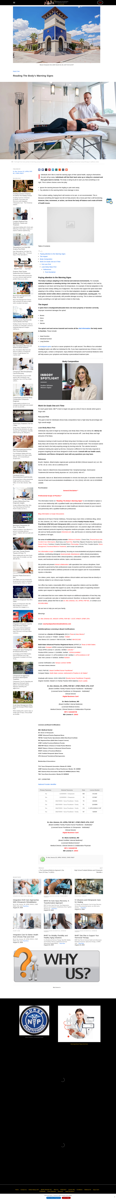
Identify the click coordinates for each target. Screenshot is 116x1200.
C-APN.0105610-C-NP (82, 655)
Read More (26, 906)
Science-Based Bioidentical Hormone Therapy (55, 931)
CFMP (84, 619)
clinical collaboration (62, 564)
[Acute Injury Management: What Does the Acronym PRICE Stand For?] (23, 697)
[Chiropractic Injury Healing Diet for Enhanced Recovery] (23, 642)
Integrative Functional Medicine (23, 896)
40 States (84, 673)
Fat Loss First (46, 264)
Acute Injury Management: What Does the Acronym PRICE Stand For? (23, 706)
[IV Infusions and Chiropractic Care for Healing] (89, 886)
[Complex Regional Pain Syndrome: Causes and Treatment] (23, 213)
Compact (49, 647)
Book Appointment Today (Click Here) (79, 1044)
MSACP (55, 619)
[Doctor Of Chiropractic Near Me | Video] (23, 592)
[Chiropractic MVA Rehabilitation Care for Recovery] (23, 364)
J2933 (76, 714)
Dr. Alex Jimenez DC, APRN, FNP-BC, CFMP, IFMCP (60, 857)
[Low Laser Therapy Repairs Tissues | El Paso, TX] (23, 543)
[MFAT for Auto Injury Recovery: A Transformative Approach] (58, 886)
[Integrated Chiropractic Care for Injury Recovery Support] (23, 616)
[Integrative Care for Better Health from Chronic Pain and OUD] (27, 921)
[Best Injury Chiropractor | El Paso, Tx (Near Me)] (23, 518)
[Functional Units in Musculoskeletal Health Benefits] (23, 467)
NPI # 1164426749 (70, 712)
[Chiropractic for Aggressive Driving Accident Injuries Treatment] (23, 668)
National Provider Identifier (47, 784)
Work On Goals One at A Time (50, 261)
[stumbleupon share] (66, 170)
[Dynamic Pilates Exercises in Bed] (23, 568)
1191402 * (70, 650)
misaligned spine (45, 346)
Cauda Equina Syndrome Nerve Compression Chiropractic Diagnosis (22, 399)
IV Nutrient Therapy (81, 896)
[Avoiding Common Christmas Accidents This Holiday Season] (23, 186)
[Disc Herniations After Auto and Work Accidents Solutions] (23, 338)
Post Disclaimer (50, 272)
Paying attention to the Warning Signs (52, 254)
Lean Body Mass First (49, 267)
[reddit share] (60, 170)
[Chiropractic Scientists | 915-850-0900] (56, 2)
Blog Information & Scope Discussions (51, 514)
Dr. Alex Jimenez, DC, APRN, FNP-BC (76, 601)
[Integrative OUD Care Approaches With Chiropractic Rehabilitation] (27, 886)
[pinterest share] (49, 170)
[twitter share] (46, 170)
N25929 (67, 657)
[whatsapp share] (56, 170)
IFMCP (78, 619)
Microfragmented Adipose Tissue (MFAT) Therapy (56, 896)
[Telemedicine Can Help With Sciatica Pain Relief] (23, 239)
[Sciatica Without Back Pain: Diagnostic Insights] (23, 493)
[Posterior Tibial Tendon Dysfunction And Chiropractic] (23, 264)
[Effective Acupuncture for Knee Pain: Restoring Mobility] (23, 442)
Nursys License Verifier (63, 663)
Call (100, 2)
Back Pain (69, 542)
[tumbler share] (63, 170)
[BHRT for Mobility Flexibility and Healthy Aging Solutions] (58, 921)
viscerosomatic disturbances (70, 554)
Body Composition (46, 259)
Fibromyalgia (75, 544)
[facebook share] (39, 170)
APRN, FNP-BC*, (65, 619)
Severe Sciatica (43, 544)
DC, (51, 619)
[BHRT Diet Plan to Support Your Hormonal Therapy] (89, 921)
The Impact (44, 256)
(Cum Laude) (82, 681)
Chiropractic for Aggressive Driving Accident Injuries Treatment (21, 677)
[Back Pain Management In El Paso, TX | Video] (23, 288)
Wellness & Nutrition (74, 539)
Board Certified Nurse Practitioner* (61, 670)
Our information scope (45, 551)
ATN (88, 619)
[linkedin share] (53, 170)
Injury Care (16, 71)
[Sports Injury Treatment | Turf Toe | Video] (23, 416)
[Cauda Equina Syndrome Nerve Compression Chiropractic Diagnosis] (23, 390)
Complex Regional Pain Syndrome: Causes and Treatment (20, 223)
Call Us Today (66, 1197)
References (47, 269)
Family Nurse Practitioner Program (78, 678)
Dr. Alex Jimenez (44, 619)
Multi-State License (56, 673)
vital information (84, 328)
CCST (73, 619)
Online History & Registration (53, 1197)
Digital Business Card (70, 696)
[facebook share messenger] (43, 170)
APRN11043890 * (75, 652)
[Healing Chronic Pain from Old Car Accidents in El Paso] (23, 312)
